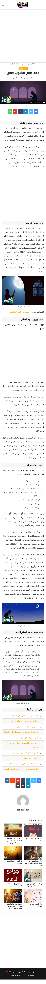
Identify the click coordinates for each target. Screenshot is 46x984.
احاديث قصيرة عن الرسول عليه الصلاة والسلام (21, 769)
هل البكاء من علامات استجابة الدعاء (25, 721)
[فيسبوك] (36, 111)
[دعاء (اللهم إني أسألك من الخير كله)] (13, 875)
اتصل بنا (11, 975)
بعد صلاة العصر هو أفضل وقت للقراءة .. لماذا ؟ (21, 732)
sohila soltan (23, 810)
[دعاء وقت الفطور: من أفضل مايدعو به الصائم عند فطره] (33, 853)
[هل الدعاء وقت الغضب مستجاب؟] (13, 853)
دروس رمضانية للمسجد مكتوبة (27, 727)
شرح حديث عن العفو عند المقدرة (21, 312)
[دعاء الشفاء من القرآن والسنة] (33, 896)
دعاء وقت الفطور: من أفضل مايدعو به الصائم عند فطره (33, 863)
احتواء (14, 972)
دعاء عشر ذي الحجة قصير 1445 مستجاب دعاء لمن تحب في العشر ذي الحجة (13, 841)
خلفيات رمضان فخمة (30, 758)
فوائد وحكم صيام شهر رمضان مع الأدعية (23, 764)
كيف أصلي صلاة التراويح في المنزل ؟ (24, 716)
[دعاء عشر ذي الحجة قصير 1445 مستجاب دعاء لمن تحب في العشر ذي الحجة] (13, 830)
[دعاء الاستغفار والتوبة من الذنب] (33, 830)
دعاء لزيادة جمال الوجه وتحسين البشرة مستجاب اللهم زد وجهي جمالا (14, 906)
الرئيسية (30, 64)
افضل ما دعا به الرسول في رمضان (25, 753)
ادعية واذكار (15, 64)
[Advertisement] (23, 35)
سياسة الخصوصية (31, 975)
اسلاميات (23, 64)
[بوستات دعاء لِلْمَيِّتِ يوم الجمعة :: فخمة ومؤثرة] (33, 875)
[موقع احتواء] (27, 5)
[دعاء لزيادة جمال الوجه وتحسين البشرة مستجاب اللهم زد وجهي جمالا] (13, 896)
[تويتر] (31, 111)
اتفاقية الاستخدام (20, 975)
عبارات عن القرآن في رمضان (27, 738)
